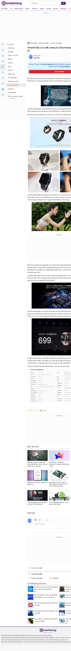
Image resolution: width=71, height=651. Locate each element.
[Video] (2, 83)
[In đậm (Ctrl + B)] (39, 520)
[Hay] (33, 410)
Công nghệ (33, 43)
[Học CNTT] (2, 72)
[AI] (2, 44)
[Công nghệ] (2, 67)
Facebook (44, 635)
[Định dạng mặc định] (47, 520)
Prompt (48, 8)
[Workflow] (2, 61)
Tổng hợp (56, 578)
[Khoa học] (2, 94)
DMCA (50, 635)
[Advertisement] (13, 111)
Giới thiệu (3, 635)
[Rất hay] (35, 410)
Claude (27, 8)
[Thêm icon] (35, 520)
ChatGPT (35, 8)
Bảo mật (16, 635)
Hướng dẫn (22, 635)
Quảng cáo (39, 635)
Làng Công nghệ (43, 43)
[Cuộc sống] (2, 89)
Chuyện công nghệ (56, 43)
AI (11, 8)
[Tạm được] (30, 410)
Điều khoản (10, 635)
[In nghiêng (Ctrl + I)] (43, 520)
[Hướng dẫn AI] (2, 55)
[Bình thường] (31, 410)
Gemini (42, 8)
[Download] (2, 78)
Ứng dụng (28, 635)
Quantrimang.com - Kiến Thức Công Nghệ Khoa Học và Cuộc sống (12, 3)
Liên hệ (33, 635)
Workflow (63, 8)
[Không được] (28, 410)
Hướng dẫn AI (18, 8)
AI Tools (55, 8)
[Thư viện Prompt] (2, 50)
